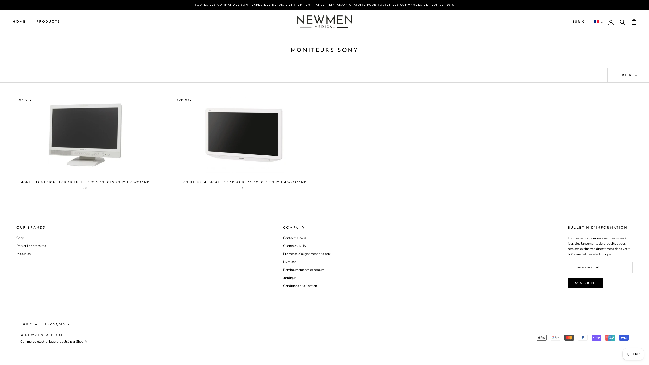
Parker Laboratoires (31, 246)
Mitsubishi (23, 254)
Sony (20, 238)
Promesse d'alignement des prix (307, 254)
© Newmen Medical (41, 335)
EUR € (578, 21)
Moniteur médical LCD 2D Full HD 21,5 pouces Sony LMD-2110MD (85, 182)
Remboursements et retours (303, 270)
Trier (626, 75)
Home (19, 21)
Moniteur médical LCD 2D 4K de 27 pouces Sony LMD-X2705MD (245, 182)
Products (48, 21)
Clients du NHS (294, 246)
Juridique (289, 278)
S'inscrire (585, 283)
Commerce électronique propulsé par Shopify (53, 341)
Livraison (289, 262)
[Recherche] (622, 21)
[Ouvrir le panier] (634, 22)
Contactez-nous (294, 238)
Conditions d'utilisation (300, 286)
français (55, 324)
